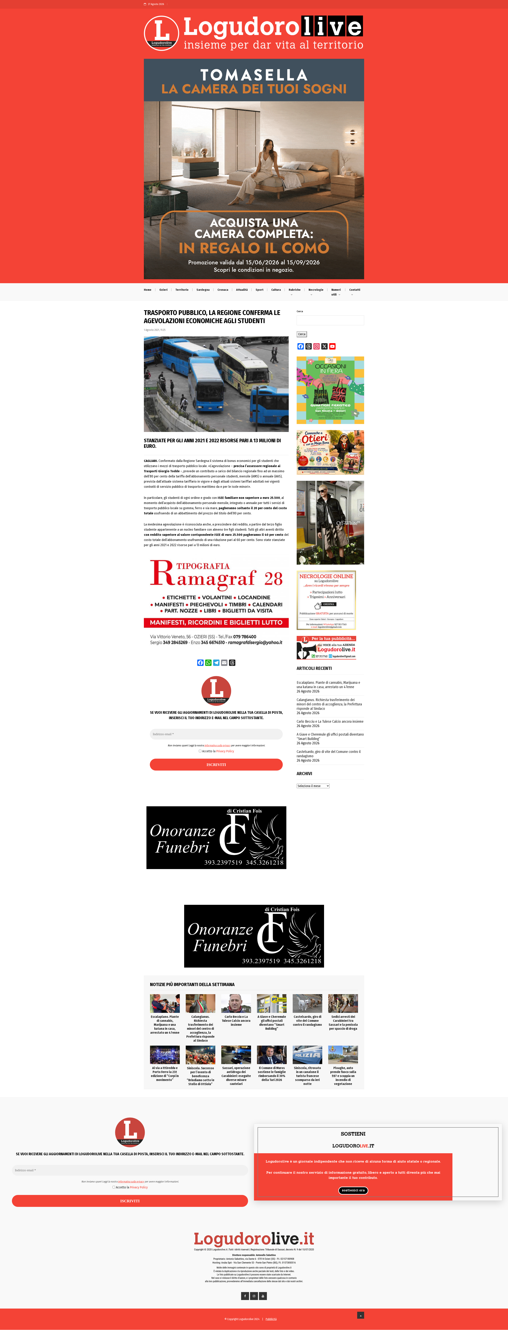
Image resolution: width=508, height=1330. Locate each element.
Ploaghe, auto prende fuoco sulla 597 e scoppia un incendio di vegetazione (343, 1076)
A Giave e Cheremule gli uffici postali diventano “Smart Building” (330, 736)
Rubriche (295, 290)
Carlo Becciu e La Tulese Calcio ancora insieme (330, 721)
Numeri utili (336, 292)
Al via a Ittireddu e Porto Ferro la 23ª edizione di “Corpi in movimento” (165, 1074)
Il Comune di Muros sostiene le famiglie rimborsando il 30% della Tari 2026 (272, 1074)
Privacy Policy (225, 751)
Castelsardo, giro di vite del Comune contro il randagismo (329, 754)
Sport (259, 290)
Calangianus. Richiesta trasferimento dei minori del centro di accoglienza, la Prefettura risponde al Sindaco (329, 704)
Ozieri (163, 290)
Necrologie (316, 290)
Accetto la (217, 751)
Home (147, 290)
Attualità (242, 290)
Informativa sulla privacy (217, 745)
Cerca (300, 311)
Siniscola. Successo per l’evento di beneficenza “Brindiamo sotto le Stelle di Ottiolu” (200, 1076)
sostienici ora (353, 1190)
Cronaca (222, 290)
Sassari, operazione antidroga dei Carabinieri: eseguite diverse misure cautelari (236, 1076)
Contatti (354, 290)
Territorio (182, 290)
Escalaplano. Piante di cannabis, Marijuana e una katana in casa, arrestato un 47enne (328, 684)
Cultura (276, 290)
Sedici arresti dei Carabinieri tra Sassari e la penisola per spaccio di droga (343, 1023)
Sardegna (203, 290)
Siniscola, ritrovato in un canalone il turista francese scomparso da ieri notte (307, 1076)
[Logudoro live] (254, 35)
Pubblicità (271, 1319)
